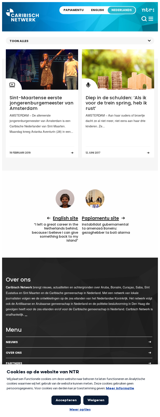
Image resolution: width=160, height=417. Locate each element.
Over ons (14, 353)
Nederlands (121, 10)
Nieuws (12, 342)
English (97, 10)
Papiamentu (74, 10)
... (26, 314)
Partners (14, 363)
